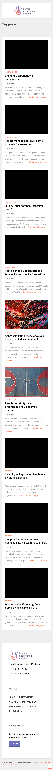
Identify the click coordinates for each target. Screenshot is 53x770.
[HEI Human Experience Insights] (22, 16)
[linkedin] (23, 752)
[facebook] (10, 752)
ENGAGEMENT (16, 706)
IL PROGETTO (15, 711)
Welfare (9, 470)
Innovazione (11, 72)
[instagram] (16, 752)
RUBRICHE (32, 706)
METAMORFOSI (29, 702)
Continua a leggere (37, 97)
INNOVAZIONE (26, 697)
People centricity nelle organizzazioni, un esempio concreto (21, 407)
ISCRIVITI (14, 743)
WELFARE (13, 702)
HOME (12, 697)
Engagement (11, 267)
